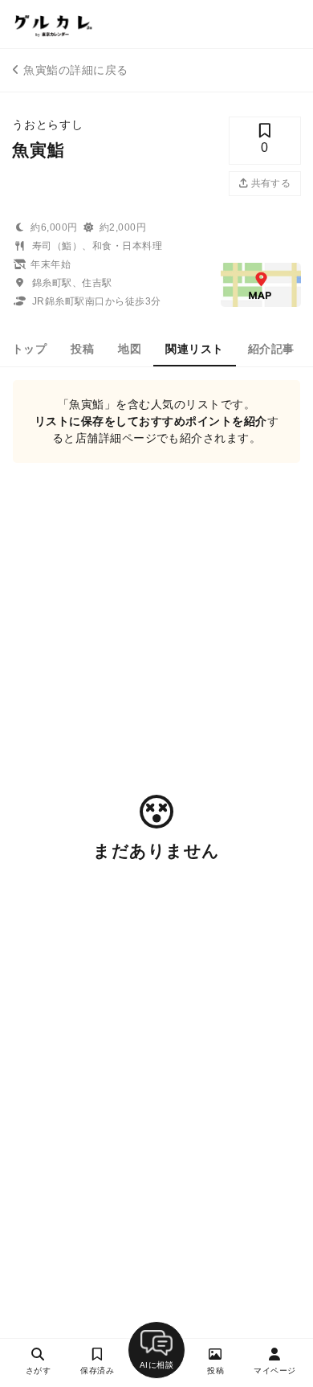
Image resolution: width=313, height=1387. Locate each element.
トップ (29, 348)
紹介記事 (271, 348)
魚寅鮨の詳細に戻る (75, 69)
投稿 (82, 348)
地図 (129, 348)
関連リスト (194, 348)
